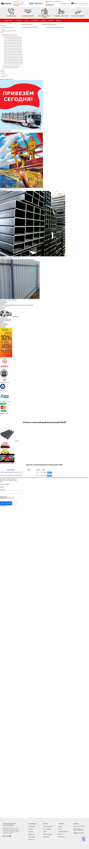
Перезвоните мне (65, 3)
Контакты (58, 20)
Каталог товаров (8, 20)
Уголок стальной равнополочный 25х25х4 (11, 475)
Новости (30, 829)
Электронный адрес (5, 484)
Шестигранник (4, 75)
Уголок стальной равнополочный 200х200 (13, 63)
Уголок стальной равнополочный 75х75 (13, 49)
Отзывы (43, 20)
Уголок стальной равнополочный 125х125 (13, 57)
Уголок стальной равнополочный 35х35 (13, 40)
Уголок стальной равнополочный (10, 35)
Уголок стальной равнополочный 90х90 (13, 52)
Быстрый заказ (83, 3)
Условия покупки (4, 413)
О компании (19, 20)
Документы (31, 834)
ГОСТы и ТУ (31, 839)
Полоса (2, 71)
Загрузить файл (3, 496)
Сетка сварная (47, 829)
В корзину (49, 473)
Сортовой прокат (47, 826)
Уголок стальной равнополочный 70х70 (13, 48)
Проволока (3, 76)
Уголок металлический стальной (8, 34)
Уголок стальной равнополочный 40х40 (13, 41)
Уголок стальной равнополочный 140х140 (13, 59)
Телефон (2, 487)
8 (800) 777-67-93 (39, 3)
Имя (1, 481)
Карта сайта (61, 837)
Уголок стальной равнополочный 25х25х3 (11, 472)
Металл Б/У (46, 837)
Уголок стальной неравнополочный (11, 67)
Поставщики (31, 837)
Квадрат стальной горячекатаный (9, 30)
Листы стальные (47, 834)
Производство (34, 20)
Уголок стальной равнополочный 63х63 (13, 46)
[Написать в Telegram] (33, 4)
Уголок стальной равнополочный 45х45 (13, 43)
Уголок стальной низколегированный (11, 65)
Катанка (3, 29)
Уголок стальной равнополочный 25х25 (13, 37)
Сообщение (3, 489)
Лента (2, 69)
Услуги (26, 20)
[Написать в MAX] (30, 4)
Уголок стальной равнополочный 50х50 (13, 45)
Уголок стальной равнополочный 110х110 (13, 56)
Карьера (30, 831)
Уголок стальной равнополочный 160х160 (13, 60)
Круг (2, 32)
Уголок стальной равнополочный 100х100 (13, 54)
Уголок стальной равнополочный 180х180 (13, 62)
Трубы (45, 831)
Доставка (51, 20)
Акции (60, 826)
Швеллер (3, 73)
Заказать (17, 441)
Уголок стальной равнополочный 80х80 (13, 51)
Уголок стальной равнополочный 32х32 (13, 38)
